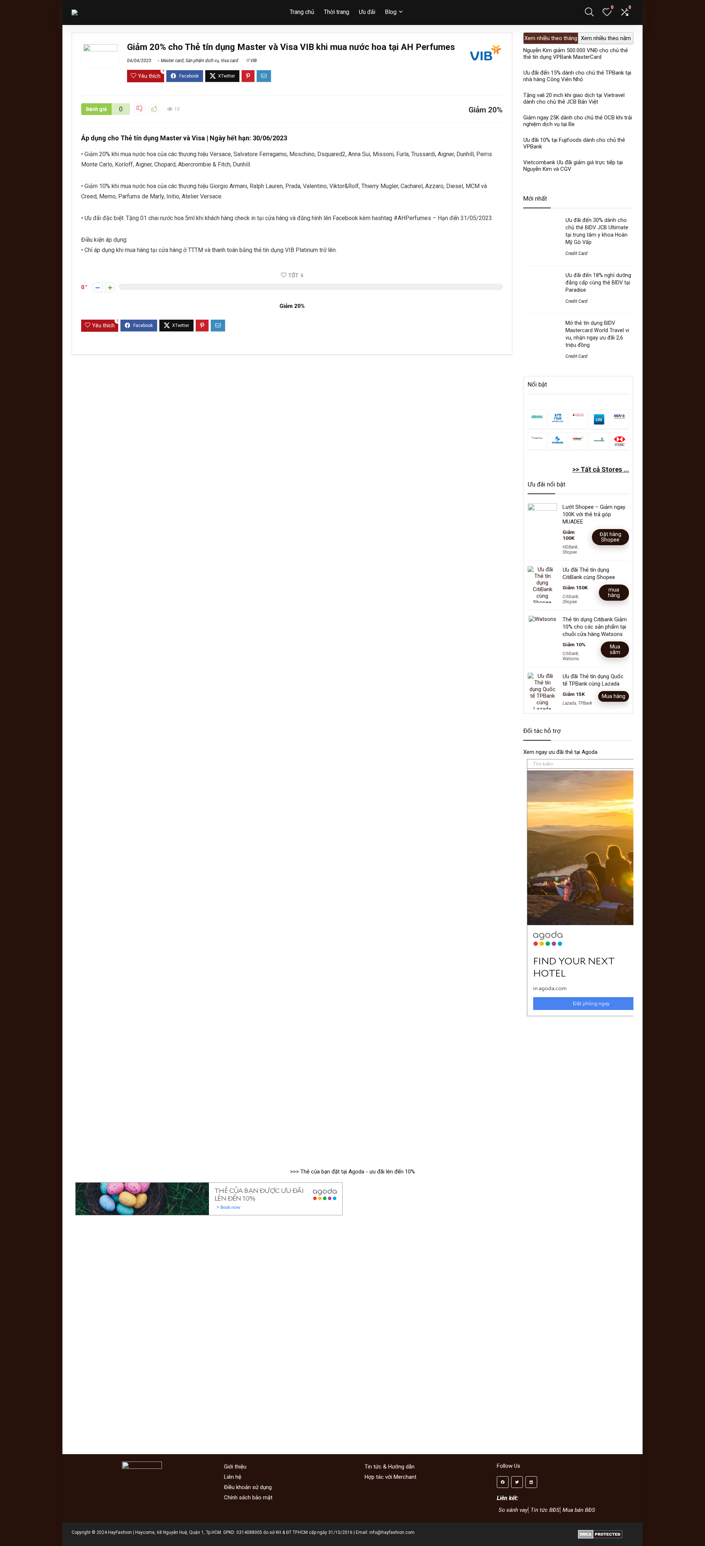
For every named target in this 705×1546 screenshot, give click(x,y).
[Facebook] (503, 1482)
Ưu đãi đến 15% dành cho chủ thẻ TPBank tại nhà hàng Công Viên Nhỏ (577, 76)
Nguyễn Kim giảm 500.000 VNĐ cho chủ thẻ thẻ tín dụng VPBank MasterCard (575, 53)
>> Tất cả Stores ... (600, 469)
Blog (391, 11)
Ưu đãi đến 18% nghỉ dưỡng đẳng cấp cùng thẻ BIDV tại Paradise (598, 282)
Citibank (570, 596)
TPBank (585, 703)
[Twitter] (517, 1482)
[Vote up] (110, 287)
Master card (172, 60)
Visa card (229, 60)
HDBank (570, 547)
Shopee (570, 552)
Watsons (571, 658)
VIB (253, 60)
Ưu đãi (367, 11)
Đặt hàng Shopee (610, 537)
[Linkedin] (531, 1482)
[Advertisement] (578, 1088)
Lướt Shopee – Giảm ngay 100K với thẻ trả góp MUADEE (594, 514)
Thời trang (336, 11)
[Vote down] (97, 287)
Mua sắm (615, 649)
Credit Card (576, 253)
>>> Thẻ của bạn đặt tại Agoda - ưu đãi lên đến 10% (352, 1171)
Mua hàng (613, 696)
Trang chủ (302, 11)
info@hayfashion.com (392, 1532)
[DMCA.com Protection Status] (600, 1532)
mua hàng (614, 592)
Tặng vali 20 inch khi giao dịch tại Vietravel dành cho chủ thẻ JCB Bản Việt (574, 98)
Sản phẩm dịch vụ (202, 60)
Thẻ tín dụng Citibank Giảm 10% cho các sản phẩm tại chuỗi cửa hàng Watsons (595, 626)
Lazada (569, 703)
